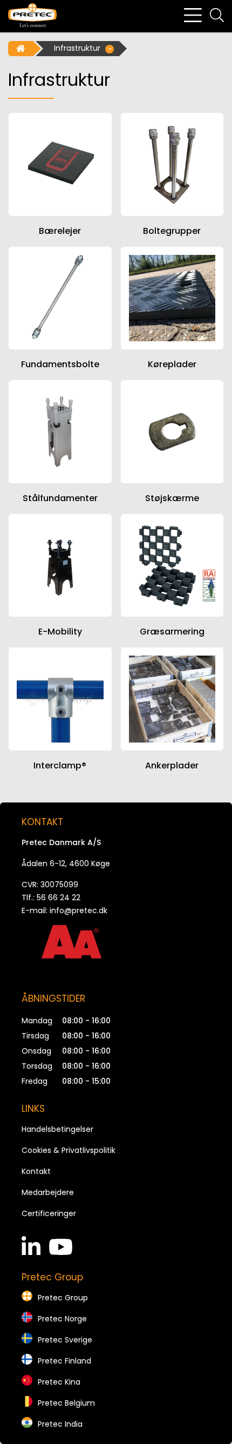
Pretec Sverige (65, 1339)
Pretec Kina (59, 1381)
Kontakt (36, 1171)
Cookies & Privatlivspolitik (68, 1150)
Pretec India (60, 1424)
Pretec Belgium (66, 1403)
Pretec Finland (64, 1360)
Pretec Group (63, 1297)
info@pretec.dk (78, 910)
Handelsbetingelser (57, 1129)
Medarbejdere (48, 1192)
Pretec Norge (62, 1318)
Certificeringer (49, 1213)
